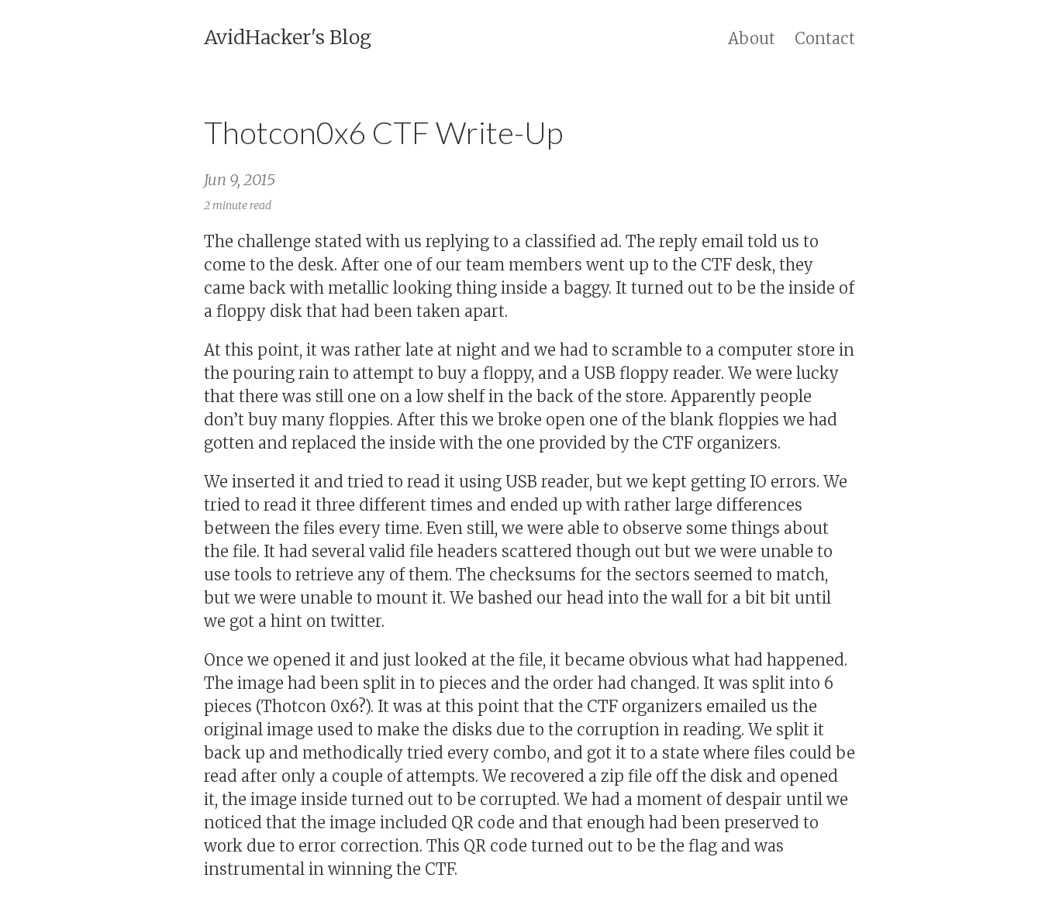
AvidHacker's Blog (287, 37)
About (751, 38)
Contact (825, 38)
